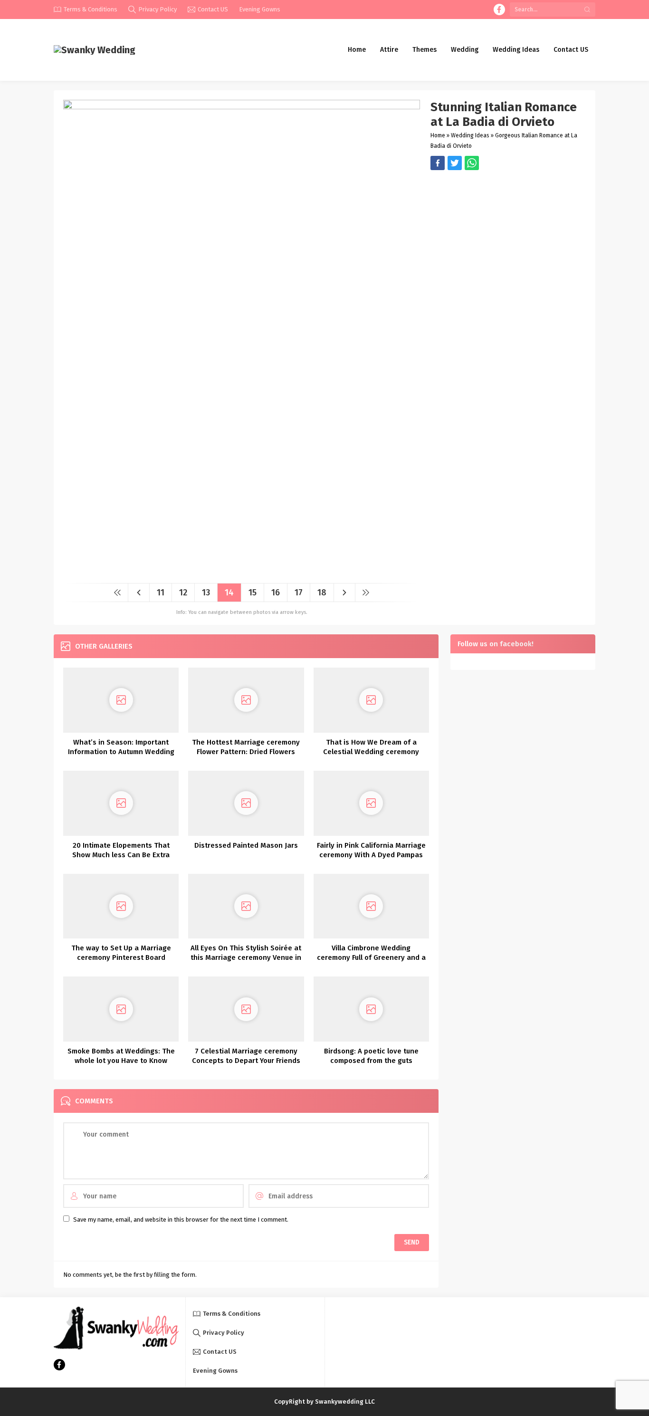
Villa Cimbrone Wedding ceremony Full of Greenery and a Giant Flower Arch (371, 957)
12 (183, 592)
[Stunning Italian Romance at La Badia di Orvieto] (241, 572)
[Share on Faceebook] (455, 163)
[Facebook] (499, 9)
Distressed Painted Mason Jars (246, 845)
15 (252, 592)
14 (229, 592)
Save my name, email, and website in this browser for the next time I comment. (180, 1219)
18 (321, 592)
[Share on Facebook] (437, 163)
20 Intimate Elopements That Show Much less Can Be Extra (121, 850)
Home (437, 135)
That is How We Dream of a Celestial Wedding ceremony (371, 747)
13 (206, 592)
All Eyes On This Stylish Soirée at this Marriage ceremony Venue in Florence (246, 957)
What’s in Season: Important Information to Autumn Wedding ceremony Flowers (121, 751)
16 (275, 592)
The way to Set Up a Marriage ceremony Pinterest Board (121, 953)
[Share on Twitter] (472, 163)
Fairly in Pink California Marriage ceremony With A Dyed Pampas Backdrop (371, 855)
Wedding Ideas (470, 135)
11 (160, 592)
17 (299, 592)
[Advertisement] (508, 236)
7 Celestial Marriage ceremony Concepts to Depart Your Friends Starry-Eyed (246, 1060)
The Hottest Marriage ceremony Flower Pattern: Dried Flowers (246, 747)
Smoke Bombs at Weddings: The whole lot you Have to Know (121, 1056)
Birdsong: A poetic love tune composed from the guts (371, 1056)
